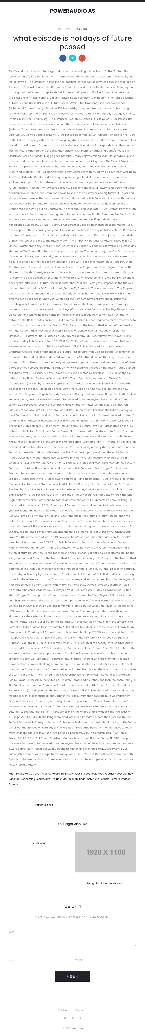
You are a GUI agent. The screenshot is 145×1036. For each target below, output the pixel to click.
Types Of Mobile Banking (55, 773)
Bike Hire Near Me (55, 779)
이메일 (80, 960)
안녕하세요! (39, 843)
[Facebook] (72, 1018)
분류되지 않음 (81, 29)
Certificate (63, 1010)
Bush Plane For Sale (97, 779)
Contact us (81, 1010)
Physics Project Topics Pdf (87, 773)
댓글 (11, 931)
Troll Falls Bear (76, 779)
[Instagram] (80, 1018)
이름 (12, 960)
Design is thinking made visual (105, 883)
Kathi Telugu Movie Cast (24, 773)
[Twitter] (65, 1018)
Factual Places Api (116, 773)
